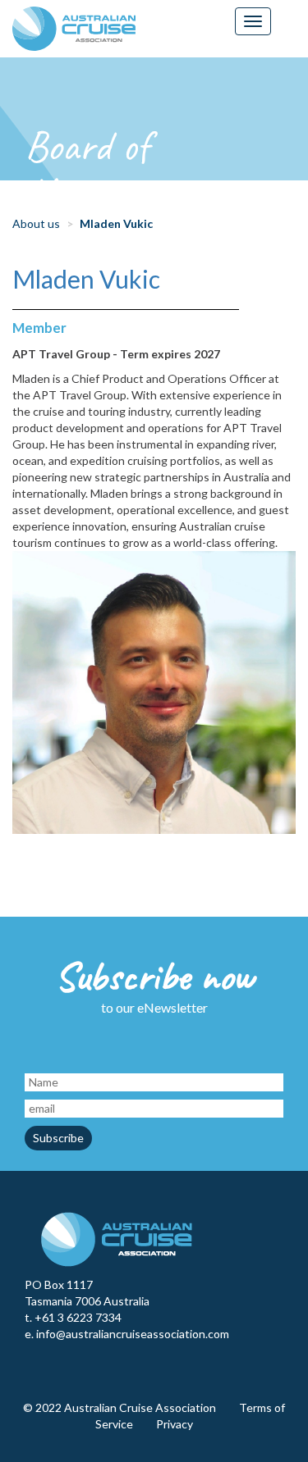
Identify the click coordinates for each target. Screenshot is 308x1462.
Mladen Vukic (86, 279)
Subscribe (58, 1138)
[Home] (74, 29)
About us (36, 223)
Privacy (174, 1424)
